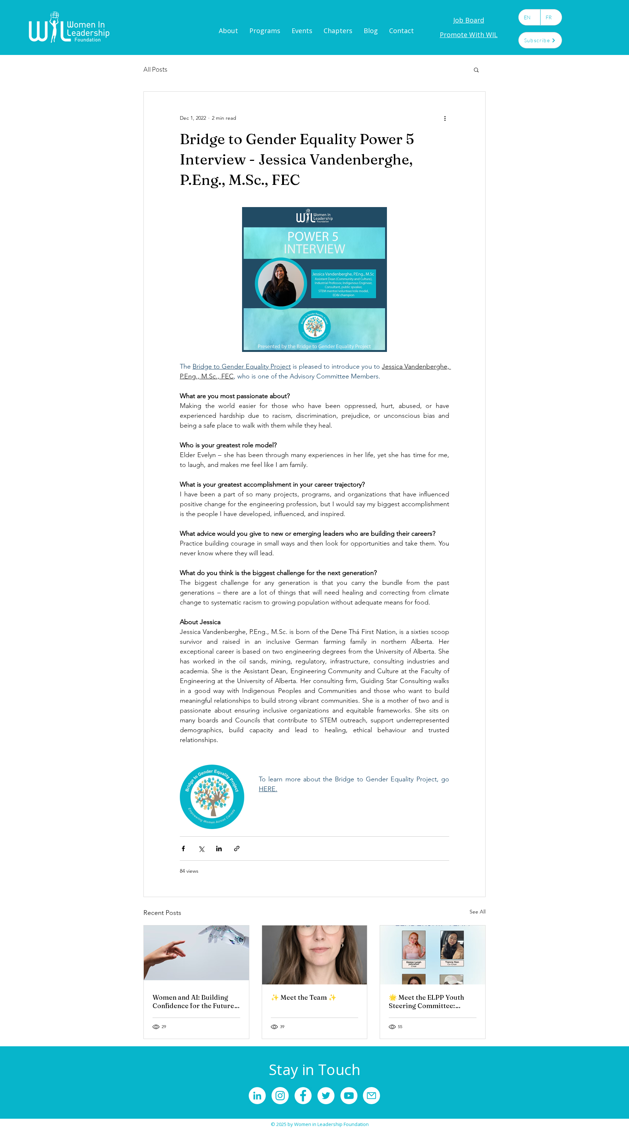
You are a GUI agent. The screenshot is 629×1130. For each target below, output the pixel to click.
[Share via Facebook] (183, 848)
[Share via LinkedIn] (218, 848)
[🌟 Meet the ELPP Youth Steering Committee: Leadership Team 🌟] (432, 954)
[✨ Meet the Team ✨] (314, 954)
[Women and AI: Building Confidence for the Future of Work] (196, 954)
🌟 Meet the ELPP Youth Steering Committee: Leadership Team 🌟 (426, 1001)
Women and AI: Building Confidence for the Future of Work (193, 1001)
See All (478, 911)
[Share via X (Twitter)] (201, 848)
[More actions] (444, 118)
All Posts (155, 69)
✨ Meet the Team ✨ (303, 997)
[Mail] (371, 1095)
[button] (476, 69)
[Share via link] (236, 848)
